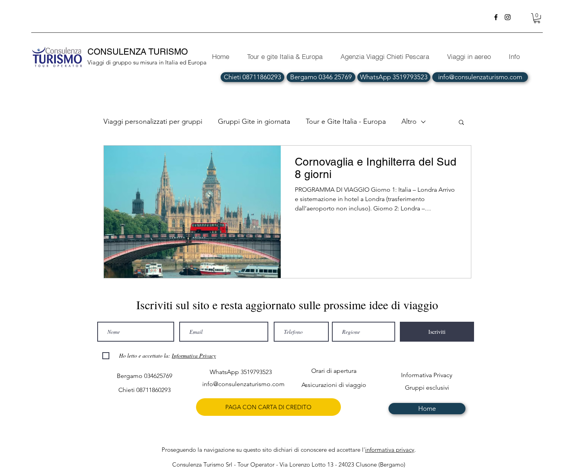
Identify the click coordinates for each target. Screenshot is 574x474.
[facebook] (496, 17)
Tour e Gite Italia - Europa (346, 121)
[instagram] (508, 17)
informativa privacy (389, 449)
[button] (537, 18)
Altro (409, 121)
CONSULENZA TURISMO (138, 52)
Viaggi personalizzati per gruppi (152, 121)
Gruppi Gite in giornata (254, 121)
